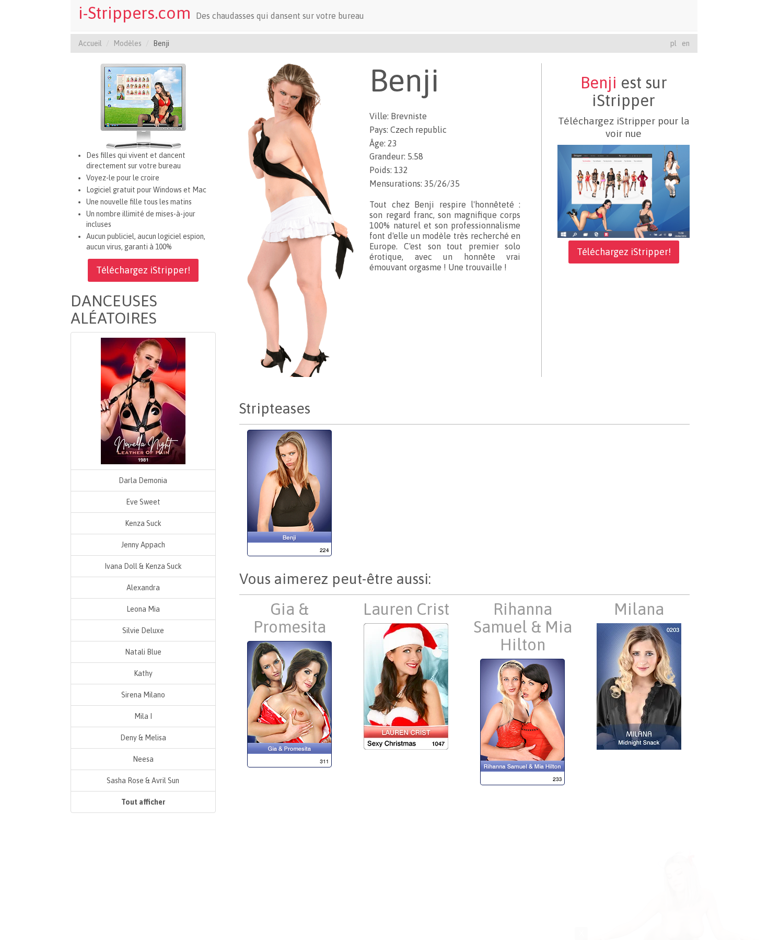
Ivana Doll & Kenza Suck (143, 566)
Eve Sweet (143, 502)
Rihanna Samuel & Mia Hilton (522, 627)
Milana (639, 609)
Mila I (143, 716)
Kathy (143, 673)
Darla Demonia (143, 480)
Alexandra (143, 587)
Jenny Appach (143, 545)
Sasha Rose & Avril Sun (143, 780)
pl (673, 43)
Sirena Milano (143, 695)
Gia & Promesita (289, 618)
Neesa (143, 759)
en (686, 43)
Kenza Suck (143, 523)
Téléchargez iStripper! (143, 270)
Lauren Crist (406, 609)
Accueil (90, 43)
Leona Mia (143, 609)
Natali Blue (143, 652)
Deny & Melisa (143, 737)
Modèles (127, 43)
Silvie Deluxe (143, 630)
